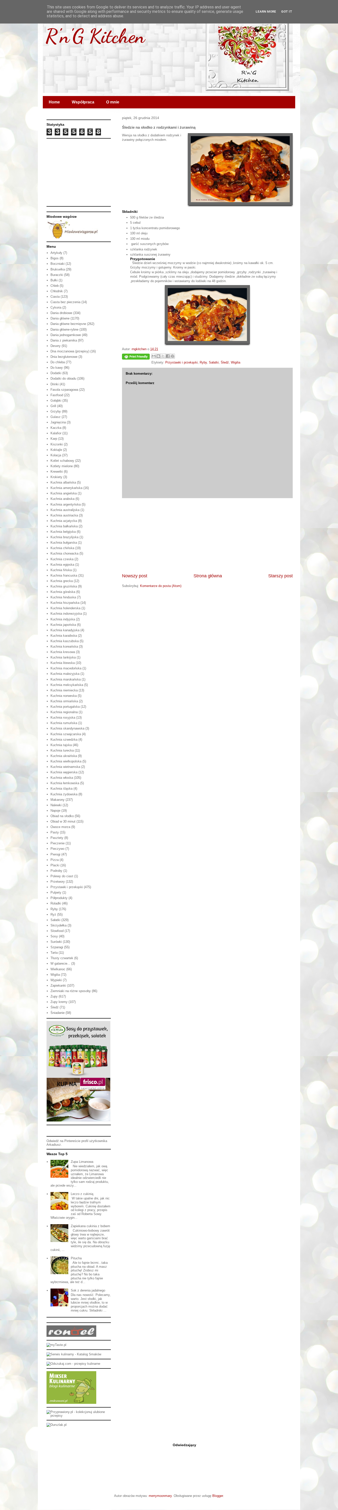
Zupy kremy (59, 1002)
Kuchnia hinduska (63, 597)
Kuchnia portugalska (65, 706)
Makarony (57, 800)
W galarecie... (60, 963)
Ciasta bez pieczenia (65, 302)
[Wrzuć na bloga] (158, 356)
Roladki (55, 903)
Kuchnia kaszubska (64, 641)
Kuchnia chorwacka (64, 553)
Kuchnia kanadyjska (64, 630)
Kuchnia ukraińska (63, 756)
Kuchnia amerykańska (66, 488)
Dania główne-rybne (64, 329)
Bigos (54, 258)
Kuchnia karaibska (63, 635)
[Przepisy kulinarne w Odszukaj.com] (73, 1363)
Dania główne (60, 318)
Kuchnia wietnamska (65, 767)
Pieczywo (57, 849)
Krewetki (56, 471)
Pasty (54, 832)
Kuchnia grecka (61, 581)
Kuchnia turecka (62, 750)
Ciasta (55, 296)
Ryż (53, 914)
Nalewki (56, 805)
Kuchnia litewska (62, 663)
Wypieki (56, 980)
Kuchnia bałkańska (64, 526)
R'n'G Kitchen (95, 36)
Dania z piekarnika (63, 340)
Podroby (56, 871)
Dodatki (55, 373)
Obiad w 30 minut (62, 821)
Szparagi (56, 947)
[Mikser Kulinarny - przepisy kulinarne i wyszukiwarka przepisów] (71, 1403)
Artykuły (56, 253)
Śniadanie (57, 1013)
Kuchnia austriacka (64, 515)
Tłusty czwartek (61, 958)
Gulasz (55, 417)
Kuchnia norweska (63, 696)
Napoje (55, 810)
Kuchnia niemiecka (64, 690)
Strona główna (207, 575)
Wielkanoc (57, 969)
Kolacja (55, 455)
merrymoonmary (160, 1496)
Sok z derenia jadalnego (88, 1290)
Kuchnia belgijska (63, 532)
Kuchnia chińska (62, 548)
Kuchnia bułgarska (63, 542)
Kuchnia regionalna (64, 712)
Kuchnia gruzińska (63, 586)
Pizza (54, 860)
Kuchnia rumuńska (63, 723)
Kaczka (55, 428)
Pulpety (55, 892)
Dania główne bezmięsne (68, 324)
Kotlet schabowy (62, 461)
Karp (53, 438)
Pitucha (76, 1258)
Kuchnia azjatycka (63, 521)
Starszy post (280, 575)
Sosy (54, 936)
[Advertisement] (207, 535)
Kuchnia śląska (61, 788)
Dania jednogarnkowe (65, 335)
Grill (53, 406)
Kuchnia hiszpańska (64, 603)
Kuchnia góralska (62, 592)
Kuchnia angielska (63, 493)
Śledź (225, 362)
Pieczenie (57, 843)
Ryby (203, 362)
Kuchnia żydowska (63, 794)
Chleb (54, 286)
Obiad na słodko (62, 816)
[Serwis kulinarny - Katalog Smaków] (74, 1354)
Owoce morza (60, 827)
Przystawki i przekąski (181, 362)
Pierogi (55, 854)
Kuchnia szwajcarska (65, 734)
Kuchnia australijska (64, 510)
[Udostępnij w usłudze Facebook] (167, 356)
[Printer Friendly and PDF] (136, 357)
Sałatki (214, 362)
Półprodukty (59, 898)
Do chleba (57, 362)
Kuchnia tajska (61, 745)
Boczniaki (57, 264)
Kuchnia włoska (61, 777)
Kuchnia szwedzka (63, 739)
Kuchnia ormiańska (64, 701)
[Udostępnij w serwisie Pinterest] (172, 356)
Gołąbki (55, 400)
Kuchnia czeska (61, 559)
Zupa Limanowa (82, 1162)
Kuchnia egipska (62, 564)
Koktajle (56, 450)
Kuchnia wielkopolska (65, 761)
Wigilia (235, 362)
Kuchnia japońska (63, 625)
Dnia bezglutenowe (63, 357)
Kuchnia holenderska (65, 608)
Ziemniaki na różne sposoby (70, 991)
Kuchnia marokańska (65, 679)
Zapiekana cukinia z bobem (90, 1226)
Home (54, 102)
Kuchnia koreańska (64, 646)
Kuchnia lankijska (63, 657)
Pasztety (56, 838)
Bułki (54, 280)
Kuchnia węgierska (63, 772)
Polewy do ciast (61, 876)
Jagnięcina (58, 422)
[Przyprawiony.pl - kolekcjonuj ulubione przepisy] (79, 1415)
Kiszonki (56, 444)
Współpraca (83, 102)
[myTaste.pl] (56, 1345)
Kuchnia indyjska (62, 619)
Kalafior (55, 433)
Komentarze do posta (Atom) (160, 586)
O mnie (112, 102)
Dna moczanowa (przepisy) (69, 351)
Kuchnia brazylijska (64, 537)
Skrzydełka (58, 925)
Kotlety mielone (61, 466)
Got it (286, 11)
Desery (55, 346)
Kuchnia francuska (63, 575)
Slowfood (57, 931)
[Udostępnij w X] (163, 356)
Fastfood (56, 395)
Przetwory (57, 881)
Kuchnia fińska (61, 570)
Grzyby (55, 411)
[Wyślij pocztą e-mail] (153, 356)
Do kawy (56, 367)
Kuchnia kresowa (62, 652)
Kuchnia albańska (63, 482)
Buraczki (56, 275)
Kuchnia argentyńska (65, 504)
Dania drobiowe (61, 313)
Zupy (54, 996)
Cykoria (55, 307)
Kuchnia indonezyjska (66, 613)
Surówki (56, 942)
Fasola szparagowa (64, 389)
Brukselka (57, 269)
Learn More (266, 11)
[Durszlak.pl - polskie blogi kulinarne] (57, 1425)
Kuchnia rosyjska (62, 717)
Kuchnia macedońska (65, 668)
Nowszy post (134, 575)
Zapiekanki (58, 985)
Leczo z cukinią (82, 1194)
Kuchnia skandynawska (67, 728)
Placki (54, 865)
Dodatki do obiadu (63, 378)
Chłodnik (56, 291)
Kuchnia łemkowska (64, 783)
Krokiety (56, 477)
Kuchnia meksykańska (66, 685)
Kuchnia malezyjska (64, 674)
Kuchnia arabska (62, 499)
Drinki (54, 384)
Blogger (217, 1496)
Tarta (54, 952)
